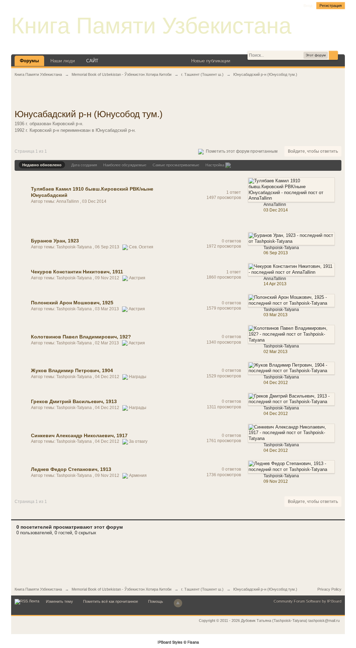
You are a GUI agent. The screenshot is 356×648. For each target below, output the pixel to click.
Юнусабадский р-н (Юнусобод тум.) (265, 589)
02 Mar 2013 (276, 351)
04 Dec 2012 (276, 382)
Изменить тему (59, 601)
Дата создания (84, 165)
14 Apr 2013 (275, 283)
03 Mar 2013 (276, 314)
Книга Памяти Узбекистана (151, 25)
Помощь (155, 601)
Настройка (215, 165)
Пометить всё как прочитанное (110, 601)
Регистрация (330, 5)
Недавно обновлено (42, 165)
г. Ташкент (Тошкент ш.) (202, 589)
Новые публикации (210, 60)
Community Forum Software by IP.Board (307, 601)
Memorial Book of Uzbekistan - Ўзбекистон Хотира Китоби (121, 589)
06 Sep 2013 (276, 252)
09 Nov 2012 (276, 481)
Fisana (193, 642)
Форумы (29, 60)
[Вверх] (178, 603)
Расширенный (342, 55)
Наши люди (62, 60)
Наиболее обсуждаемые (124, 165)
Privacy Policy (329, 589)
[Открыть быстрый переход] (241, 61)
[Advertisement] (178, 96)
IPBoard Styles (170, 642)
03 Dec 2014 (276, 210)
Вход (308, 5)
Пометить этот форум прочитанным (240, 151)
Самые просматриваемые (176, 165)
